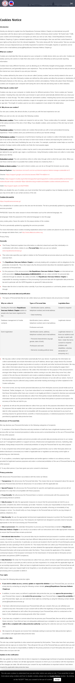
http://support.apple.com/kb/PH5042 (16, 186)
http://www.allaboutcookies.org (32, 232)
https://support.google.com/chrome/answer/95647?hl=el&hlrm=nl (27, 174)
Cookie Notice (55, 676)
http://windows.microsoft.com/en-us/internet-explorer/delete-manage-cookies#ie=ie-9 (41, 170)
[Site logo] (8, 3)
